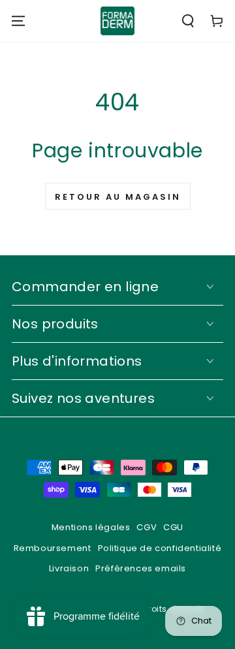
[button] (188, 21)
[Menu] (18, 21)
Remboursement (52, 548)
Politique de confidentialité (160, 548)
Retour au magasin (118, 197)
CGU (173, 527)
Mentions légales (91, 527)
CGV (146, 527)
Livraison (69, 568)
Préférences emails (140, 568)
